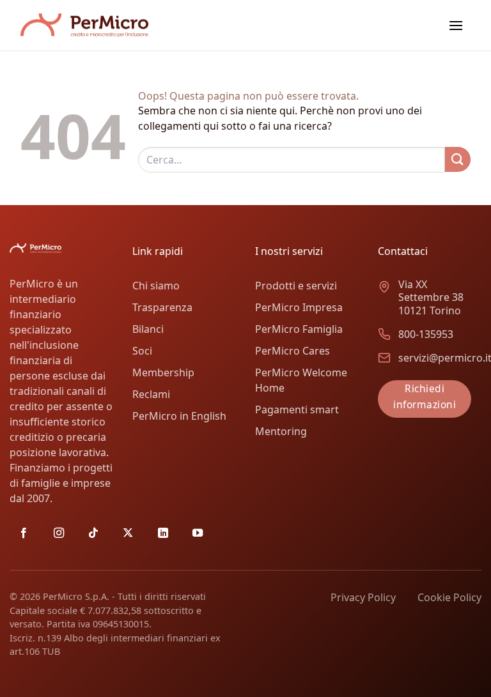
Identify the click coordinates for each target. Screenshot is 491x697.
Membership (163, 372)
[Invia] (458, 159)
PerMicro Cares (292, 351)
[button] (456, 25)
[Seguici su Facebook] (23, 533)
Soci (142, 351)
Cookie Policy (449, 597)
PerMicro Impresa (299, 307)
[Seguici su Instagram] (58, 533)
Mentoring (281, 431)
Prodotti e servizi (296, 286)
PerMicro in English (179, 416)
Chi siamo (156, 286)
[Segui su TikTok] (93, 533)
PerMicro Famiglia (299, 329)
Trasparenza (162, 307)
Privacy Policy (363, 597)
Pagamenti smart (297, 409)
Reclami (151, 394)
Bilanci (148, 329)
